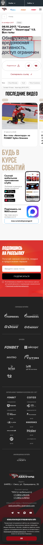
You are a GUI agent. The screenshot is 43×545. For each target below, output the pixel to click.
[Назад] (4, 16)
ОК (21, 538)
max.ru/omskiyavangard (21, 221)
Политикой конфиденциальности (17, 286)
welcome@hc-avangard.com (21, 506)
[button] (13, 66)
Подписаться (21, 276)
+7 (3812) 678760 (21, 498)
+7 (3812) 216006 (21, 495)
